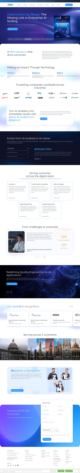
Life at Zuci (55, 463)
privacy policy (63, 435)
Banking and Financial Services (45, 453)
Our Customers (56, 456)
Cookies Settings (53, 470)
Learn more (43, 118)
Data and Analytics (28, 458)
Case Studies (68, 454)
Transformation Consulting (30, 454)
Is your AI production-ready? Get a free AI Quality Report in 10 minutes (38, 1)
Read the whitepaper (12, 283)
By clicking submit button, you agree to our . (55, 435)
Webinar (67, 459)
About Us (55, 452)
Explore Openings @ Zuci (17, 390)
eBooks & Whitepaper (68, 457)
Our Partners (55, 454)
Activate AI (27, 452)
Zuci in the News (56, 461)
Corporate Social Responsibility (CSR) (57, 459)
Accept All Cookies (69, 470)
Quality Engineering (29, 460)
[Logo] (10, 5)
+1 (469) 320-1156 (13, 455)
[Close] (78, 471)
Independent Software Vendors (45, 456)
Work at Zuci (55, 465)
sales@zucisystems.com (14, 453)
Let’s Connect (69, 4)
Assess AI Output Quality (69, 462)
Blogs (67, 452)
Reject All (61, 470)
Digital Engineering (28, 456)
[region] (40, 471)
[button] (44, 257)
